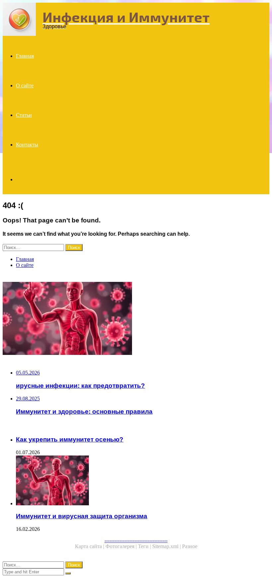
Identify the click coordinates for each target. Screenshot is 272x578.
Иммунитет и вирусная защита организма (81, 516)
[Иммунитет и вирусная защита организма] (136, 319)
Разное (189, 546)
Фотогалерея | (121, 546)
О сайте (25, 85)
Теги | (145, 546)
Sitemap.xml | (167, 546)
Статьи (24, 115)
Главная (25, 56)
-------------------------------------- (136, 540)
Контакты (27, 144)
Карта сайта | (90, 546)
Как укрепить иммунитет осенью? (69, 439)
